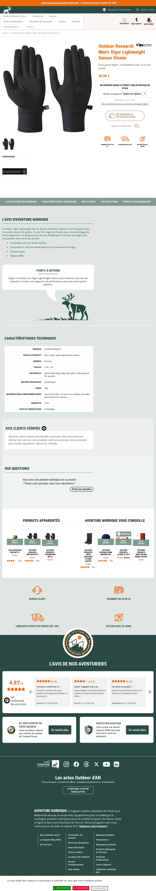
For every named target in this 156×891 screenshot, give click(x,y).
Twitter (96, 764)
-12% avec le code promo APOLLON (59, 2)
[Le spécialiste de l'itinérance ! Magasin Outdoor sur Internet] (7, 10)
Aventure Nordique (50, 811)
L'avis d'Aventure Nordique (21, 201)
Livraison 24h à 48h (125, 144)
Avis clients (74, 869)
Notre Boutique (76, 847)
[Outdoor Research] (143, 45)
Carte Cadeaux (103, 864)
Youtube (106, 764)
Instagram (66, 764)
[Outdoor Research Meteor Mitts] (32, 547)
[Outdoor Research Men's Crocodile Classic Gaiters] (88, 550)
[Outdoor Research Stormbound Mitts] (50, 548)
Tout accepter (63, 888)
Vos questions (109, 201)
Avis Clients (89, 201)
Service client (37, 599)
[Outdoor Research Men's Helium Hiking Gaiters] (141, 548)
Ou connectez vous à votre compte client (124, 104)
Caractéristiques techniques (59, 201)
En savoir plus (60, 730)
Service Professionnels (75, 863)
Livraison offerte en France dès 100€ (37, 626)
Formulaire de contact (75, 836)
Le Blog (48, 764)
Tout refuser (82, 888)
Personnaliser (99, 888)
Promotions (102, 839)
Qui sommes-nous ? (50, 834)
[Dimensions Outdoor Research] (14, 171)
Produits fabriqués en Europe (105, 851)
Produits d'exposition (102, 858)
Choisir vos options (112, 93)
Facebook (76, 764)
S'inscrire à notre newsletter (78, 790)
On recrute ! (46, 844)
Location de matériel (79, 856)
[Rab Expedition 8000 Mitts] (15, 547)
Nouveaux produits (106, 844)
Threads (86, 764)
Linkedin (116, 764)
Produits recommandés (137, 201)
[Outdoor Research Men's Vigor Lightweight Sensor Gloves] (8, 144)
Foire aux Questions (78, 842)
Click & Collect (75, 852)
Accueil (5, 33)
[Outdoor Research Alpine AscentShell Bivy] (123, 547)
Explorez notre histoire (93, 826)
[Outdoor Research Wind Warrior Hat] (106, 547)
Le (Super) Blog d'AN (50, 839)
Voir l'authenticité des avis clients (18, 700)
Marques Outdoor (105, 834)
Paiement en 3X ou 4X (107, 145)
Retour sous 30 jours (142, 145)
